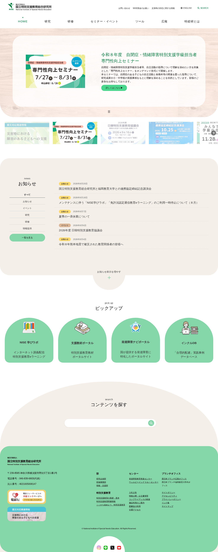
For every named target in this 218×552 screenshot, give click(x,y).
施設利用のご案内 (136, 503)
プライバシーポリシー (171, 499)
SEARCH (204, 8)
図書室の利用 (134, 506)
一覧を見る (27, 237)
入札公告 (133, 492)
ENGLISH (187, 8)
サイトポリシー (168, 492)
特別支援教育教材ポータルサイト (82, 349)
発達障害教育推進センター (140, 479)
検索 (151, 423)
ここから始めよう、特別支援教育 (110, 505)
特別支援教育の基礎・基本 (107, 498)
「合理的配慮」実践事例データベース (189, 349)
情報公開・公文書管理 (138, 496)
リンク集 (166, 503)
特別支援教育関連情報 (106, 501)
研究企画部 (101, 479)
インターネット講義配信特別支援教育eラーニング (29, 349)
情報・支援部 (102, 485)
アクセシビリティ (169, 496)
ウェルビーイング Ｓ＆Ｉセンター (143, 482)
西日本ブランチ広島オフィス (174, 479)
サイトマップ (167, 506)
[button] (109, 111)
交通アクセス (134, 510)
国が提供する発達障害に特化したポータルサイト (135, 349)
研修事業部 (101, 482)
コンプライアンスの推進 (139, 499)
